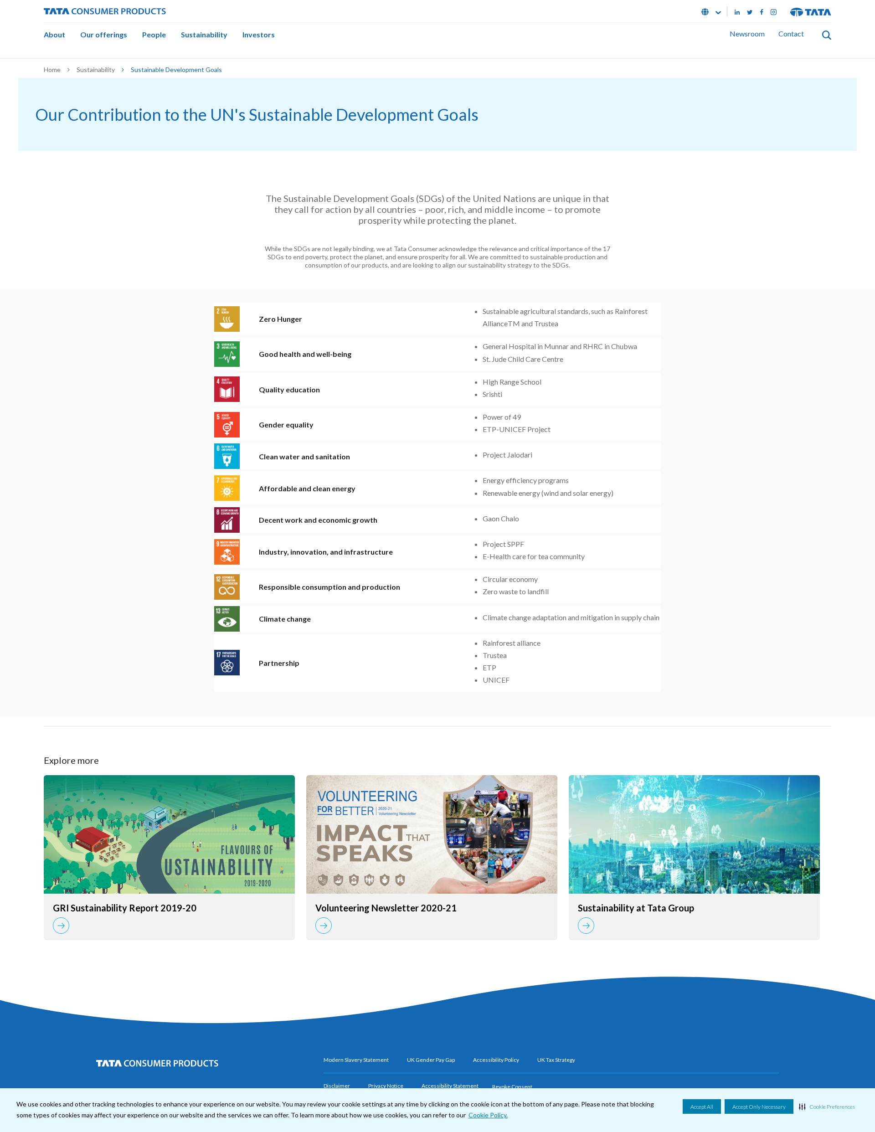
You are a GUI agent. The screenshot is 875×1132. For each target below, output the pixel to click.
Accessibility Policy (496, 1059)
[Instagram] (774, 11)
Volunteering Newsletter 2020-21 (386, 908)
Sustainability (204, 34)
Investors (258, 34)
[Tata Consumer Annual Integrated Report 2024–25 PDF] (169, 834)
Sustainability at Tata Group (636, 908)
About (54, 34)
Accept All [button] (701, 1106)
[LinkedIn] (737, 11)
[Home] (105, 10)
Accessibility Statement (450, 1085)
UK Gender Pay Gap (431, 1059)
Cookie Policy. (488, 1115)
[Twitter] (750, 11)
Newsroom (747, 33)
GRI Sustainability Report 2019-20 (124, 908)
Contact (791, 33)
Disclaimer (337, 1085)
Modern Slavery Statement (356, 1059)
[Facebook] (761, 11)
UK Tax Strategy (556, 1059)
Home (52, 69)
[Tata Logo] (810, 11)
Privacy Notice (385, 1085)
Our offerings (103, 34)
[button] (827, 1106)
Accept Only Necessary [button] (759, 1106)
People (154, 34)
